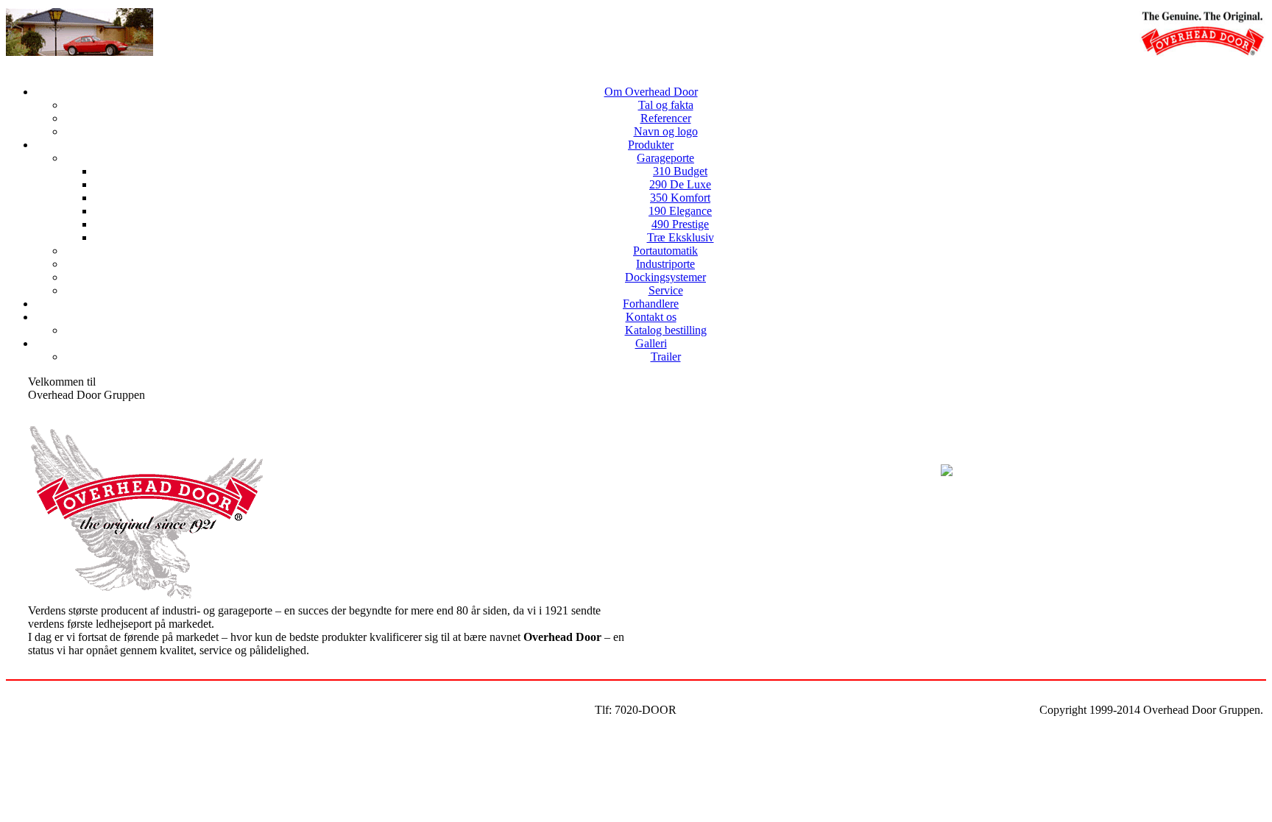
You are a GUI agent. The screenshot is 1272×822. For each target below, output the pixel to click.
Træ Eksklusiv (680, 237)
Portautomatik (665, 250)
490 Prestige (680, 224)
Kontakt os (651, 317)
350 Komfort (680, 197)
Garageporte (665, 158)
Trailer (666, 356)
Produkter (651, 144)
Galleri (651, 343)
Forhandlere (651, 303)
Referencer (665, 118)
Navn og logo (666, 131)
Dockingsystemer (665, 277)
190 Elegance (680, 211)
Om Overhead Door (651, 91)
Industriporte (665, 264)
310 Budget (680, 171)
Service (666, 290)
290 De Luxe (680, 184)
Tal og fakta (665, 105)
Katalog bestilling (666, 330)
